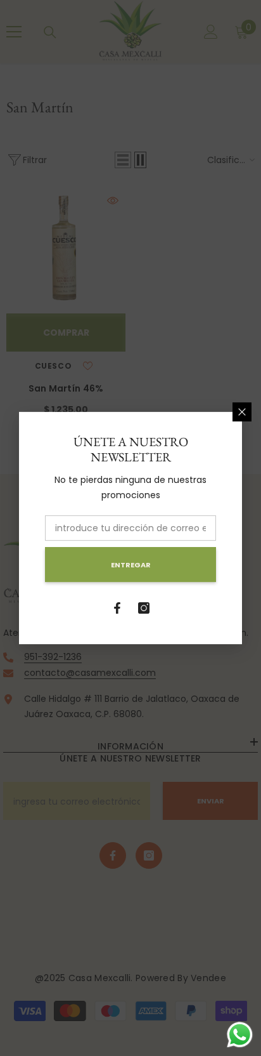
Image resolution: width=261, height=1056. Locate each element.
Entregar (131, 565)
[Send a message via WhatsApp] (240, 1035)
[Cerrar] (241, 411)
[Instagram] (143, 608)
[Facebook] (117, 608)
